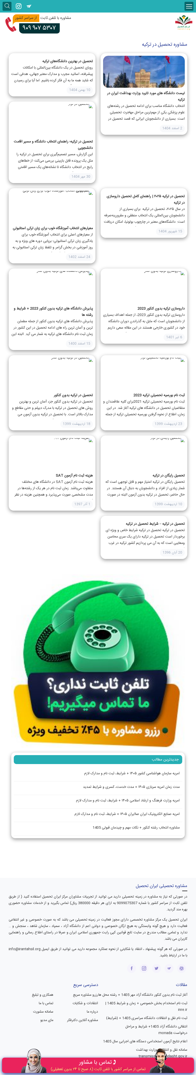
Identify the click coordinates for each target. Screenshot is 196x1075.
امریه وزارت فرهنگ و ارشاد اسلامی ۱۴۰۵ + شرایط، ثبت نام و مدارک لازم (128, 801)
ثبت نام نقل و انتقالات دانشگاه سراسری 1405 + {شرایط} (146, 1018)
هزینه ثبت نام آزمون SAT (74, 476)
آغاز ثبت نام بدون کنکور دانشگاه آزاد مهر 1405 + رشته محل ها (142, 995)
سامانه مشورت (43, 1012)
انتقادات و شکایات (85, 1003)
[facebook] (131, 968)
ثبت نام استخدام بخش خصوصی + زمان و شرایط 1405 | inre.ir (146, 1006)
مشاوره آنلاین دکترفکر (82, 1020)
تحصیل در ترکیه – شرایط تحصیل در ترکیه (155, 524)
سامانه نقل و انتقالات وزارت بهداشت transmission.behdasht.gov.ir (161, 1053)
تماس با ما (46, 1003)
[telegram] (28, 6)
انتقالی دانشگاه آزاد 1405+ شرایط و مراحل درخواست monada (156, 1030)
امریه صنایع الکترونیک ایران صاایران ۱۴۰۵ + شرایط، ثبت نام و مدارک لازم (127, 814)
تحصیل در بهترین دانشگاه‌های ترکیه (67, 61)
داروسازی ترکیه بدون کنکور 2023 (161, 309)
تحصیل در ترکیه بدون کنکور (73, 395)
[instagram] (18, 6)
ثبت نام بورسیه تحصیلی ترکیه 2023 (159, 395)
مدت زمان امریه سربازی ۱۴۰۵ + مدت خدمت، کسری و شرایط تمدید (131, 787)
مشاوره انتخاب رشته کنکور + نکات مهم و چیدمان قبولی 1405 (136, 828)
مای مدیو (46, 1020)
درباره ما (92, 1012)
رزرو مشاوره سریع (85, 995)
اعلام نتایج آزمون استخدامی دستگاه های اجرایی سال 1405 (145, 1041)
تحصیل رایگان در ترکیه (169, 476)
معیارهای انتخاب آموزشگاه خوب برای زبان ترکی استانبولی (53, 228)
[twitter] (156, 968)
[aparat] (181, 968)
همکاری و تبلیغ (42, 995)
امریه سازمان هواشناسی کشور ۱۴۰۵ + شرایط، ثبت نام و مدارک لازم (132, 773)
